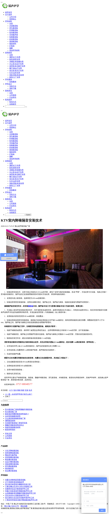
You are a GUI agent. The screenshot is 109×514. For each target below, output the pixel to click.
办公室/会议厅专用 (16, 64)
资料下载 (12, 88)
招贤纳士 (12, 19)
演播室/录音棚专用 (16, 61)
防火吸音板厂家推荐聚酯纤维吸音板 (18, 409)
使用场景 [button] (8, 52)
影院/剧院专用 (14, 59)
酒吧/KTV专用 (14, 57)
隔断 (11, 48)
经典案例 (12, 82)
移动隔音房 (9, 468)
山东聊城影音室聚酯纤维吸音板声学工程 (20, 493)
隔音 (22, 390)
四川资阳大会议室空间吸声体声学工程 (19, 498)
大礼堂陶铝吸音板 (12, 450)
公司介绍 (12, 17)
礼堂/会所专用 (14, 73)
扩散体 (11, 46)
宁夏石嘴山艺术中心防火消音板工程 (18, 486)
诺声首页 (8, 12)
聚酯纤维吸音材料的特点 (14, 425)
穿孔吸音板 (13, 28)
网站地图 (24, 506)
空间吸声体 (13, 35)
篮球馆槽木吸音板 (12, 457)
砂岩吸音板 (13, 39)
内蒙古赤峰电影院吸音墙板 (15, 480)
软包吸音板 (13, 32)
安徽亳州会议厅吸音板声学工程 (17, 489)
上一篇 (18, 394)
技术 (30, 390)
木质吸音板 (13, 26)
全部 (11, 23)
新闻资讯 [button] (8, 91)
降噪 (19, 390)
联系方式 (12, 102)
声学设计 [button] (8, 84)
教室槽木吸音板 (11, 459)
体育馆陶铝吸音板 (12, 453)
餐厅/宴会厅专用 (15, 68)
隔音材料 (12, 44)
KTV (11, 390)
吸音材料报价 (10, 429)
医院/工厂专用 (14, 77)
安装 (26, 390)
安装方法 (12, 86)
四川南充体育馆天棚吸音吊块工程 (18, 484)
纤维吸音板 (13, 30)
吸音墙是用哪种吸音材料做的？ (17, 414)
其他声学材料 (14, 50)
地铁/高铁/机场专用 (16, 75)
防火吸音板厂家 (11, 412)
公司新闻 (12, 95)
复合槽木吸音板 (11, 471)
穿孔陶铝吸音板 (11, 466)
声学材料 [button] (8, 21)
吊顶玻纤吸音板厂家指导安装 (16, 423)
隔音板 (30, 306)
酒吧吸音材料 (10, 421)
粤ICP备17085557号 (11, 506)
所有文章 (8, 433)
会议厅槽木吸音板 (12, 462)
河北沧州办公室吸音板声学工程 (17, 495)
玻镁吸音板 (13, 41)
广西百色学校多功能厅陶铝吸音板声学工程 (21, 500)
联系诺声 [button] (8, 99)
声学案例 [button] (8, 79)
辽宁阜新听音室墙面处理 (14, 482)
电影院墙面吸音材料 (12, 427)
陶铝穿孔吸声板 (11, 455)
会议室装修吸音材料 (12, 416)
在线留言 (12, 104)
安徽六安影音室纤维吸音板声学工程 (18, 491)
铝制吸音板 (13, 37)
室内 (15, 390)
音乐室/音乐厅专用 (16, 70)
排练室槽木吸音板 (12, 464)
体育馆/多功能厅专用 (17, 66)
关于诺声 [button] (8, 14)
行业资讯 (12, 97)
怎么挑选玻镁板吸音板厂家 (15, 418)
